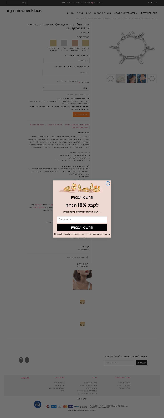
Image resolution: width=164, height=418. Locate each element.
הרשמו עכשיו (82, 227)
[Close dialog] (108, 183)
